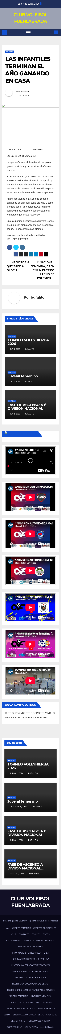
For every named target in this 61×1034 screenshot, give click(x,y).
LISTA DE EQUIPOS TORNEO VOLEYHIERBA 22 (30, 1002)
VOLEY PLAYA (31, 1027)
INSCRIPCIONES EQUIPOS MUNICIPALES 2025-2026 (30, 990)
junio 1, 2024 (17, 773)
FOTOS (46, 934)
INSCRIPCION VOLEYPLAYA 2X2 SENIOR (30, 984)
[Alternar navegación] (28, 32)
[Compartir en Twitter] (16, 247)
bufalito (25, 91)
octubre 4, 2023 (19, 807)
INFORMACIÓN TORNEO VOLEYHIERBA (30, 953)
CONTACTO (24, 934)
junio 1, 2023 (17, 840)
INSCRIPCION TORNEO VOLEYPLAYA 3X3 (30, 965)
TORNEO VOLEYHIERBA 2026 (28, 342)
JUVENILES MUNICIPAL (41, 996)
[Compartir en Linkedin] (22, 247)
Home (7, 928)
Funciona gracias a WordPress (16, 921)
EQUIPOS (36, 934)
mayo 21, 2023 (17, 874)
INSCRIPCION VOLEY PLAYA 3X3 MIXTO (30, 971)
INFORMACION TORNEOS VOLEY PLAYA (30, 959)
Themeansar (52, 921)
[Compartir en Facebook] (9, 247)
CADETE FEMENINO (21, 928)
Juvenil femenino (23, 376)
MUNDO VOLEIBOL (25, 434)
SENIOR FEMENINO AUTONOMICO (20, 1015)
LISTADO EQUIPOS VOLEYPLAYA (20, 1008)
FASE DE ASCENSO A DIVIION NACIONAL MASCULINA (25, 868)
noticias (9, 52)
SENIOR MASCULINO (47, 1015)
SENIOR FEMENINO (47, 1008)
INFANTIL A (29, 940)
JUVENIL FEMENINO (18, 996)
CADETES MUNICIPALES (44, 928)
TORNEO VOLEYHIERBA (39, 1021)
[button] (51, 32)
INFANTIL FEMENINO (45, 940)
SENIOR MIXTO (18, 1021)
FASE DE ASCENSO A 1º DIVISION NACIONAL (27, 407)
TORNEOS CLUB (14, 1027)
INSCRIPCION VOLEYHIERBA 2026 (30, 978)
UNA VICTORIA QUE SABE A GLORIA (18, 266)
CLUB (13, 934)
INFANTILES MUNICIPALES (30, 947)
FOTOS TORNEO (13, 940)
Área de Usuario (47, 1027)
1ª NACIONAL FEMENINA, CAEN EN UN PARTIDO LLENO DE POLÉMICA (42, 270)
